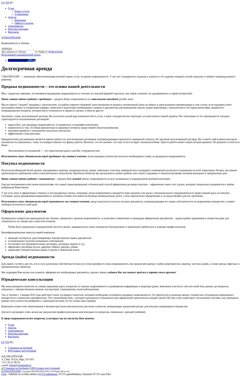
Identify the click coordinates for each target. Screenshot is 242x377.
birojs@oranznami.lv (20, 365)
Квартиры (20, 20)
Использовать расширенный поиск (21, 54)
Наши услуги (21, 11)
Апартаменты (15, 26)
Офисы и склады (23, 23)
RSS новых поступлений (22, 350)
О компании (21, 14)
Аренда (12, 17)
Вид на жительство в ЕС (22, 60)
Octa (3, 374)
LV (3, 2)
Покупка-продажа (18, 29)
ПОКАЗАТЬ (55, 51)
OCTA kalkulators (47, 374)
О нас (11, 8)
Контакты (13, 32)
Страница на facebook (20, 347)
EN (7, 2)
